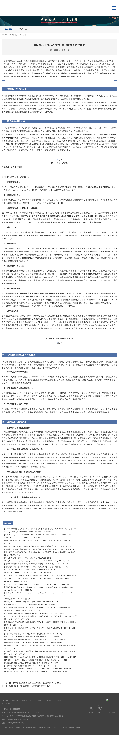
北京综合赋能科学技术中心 (71, 727)
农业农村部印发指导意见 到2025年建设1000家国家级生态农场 (35, 683)
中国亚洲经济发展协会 (30, 727)
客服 (99, 712)
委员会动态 (24, 29)
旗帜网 (18, 727)
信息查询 (48, 700)
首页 (10, 35)
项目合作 (38, 700)
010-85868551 (15, 709)
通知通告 (15, 700)
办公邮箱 (58, 700)
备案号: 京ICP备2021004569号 (13, 723)
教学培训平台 (26, 700)
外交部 (11, 727)
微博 (91, 712)
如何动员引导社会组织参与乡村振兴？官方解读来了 (30, 686)
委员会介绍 (6, 703)
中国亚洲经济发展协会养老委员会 (49, 727)
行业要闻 (9, 29)
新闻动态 (16, 35)
